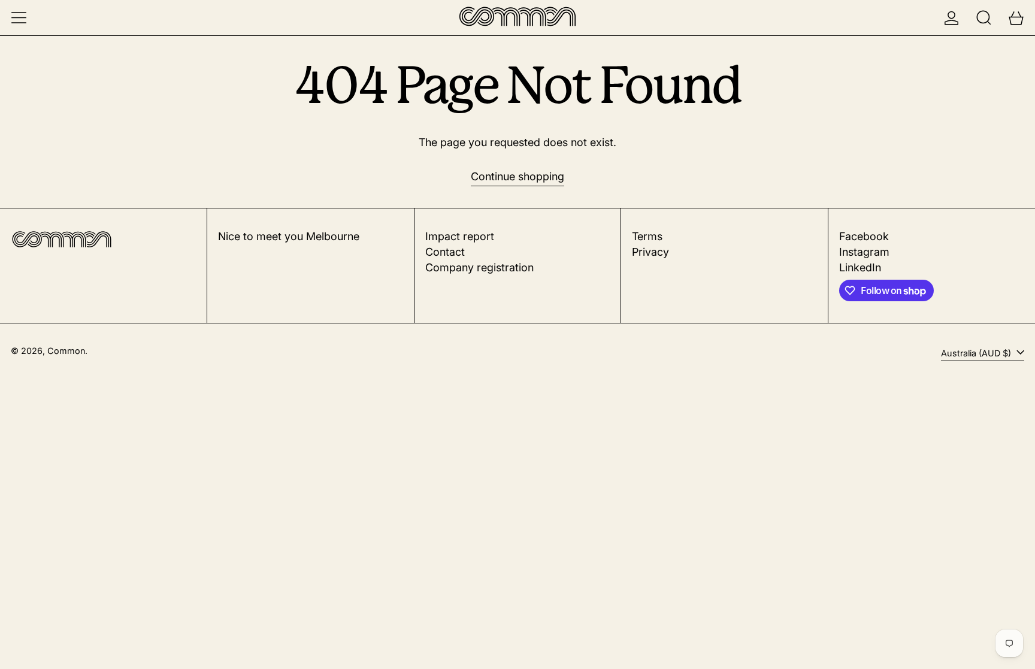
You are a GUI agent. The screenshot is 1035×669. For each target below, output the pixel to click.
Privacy (650, 252)
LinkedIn (860, 267)
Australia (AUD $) (977, 353)
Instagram (864, 252)
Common (66, 351)
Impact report (459, 236)
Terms (647, 236)
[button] (984, 17)
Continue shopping (517, 176)
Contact (445, 252)
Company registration (479, 267)
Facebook (864, 236)
